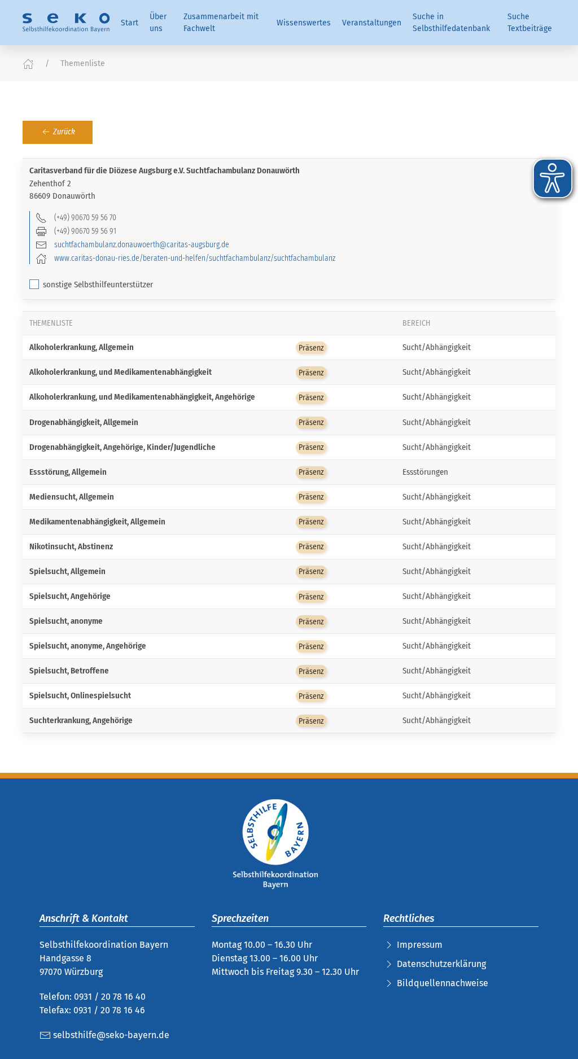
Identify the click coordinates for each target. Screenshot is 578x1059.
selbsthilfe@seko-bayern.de (110, 1035)
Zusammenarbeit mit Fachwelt (221, 22)
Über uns (158, 22)
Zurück (63, 132)
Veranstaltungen (371, 23)
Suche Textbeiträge (529, 22)
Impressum (420, 944)
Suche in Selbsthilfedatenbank (451, 22)
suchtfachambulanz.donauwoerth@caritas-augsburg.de (141, 244)
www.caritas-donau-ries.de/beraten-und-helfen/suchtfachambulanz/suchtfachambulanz (194, 258)
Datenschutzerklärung (441, 964)
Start (129, 23)
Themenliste (82, 63)
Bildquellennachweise (442, 983)
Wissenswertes (304, 23)
